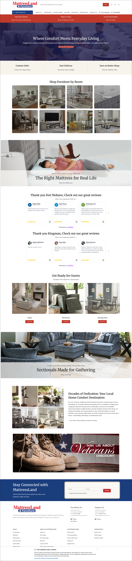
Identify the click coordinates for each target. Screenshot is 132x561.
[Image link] (27, 509)
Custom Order (44, 544)
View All (29, 321)
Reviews (42, 541)
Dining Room (16, 538)
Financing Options (72, 535)
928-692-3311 (102, 513)
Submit (107, 490)
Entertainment (17, 541)
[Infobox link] (104, 12)
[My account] (111, 4)
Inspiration (98, 529)
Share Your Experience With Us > (66, 199)
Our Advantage (44, 538)
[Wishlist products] (115, 4)
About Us (42, 532)
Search (105, 4)
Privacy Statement (72, 538)
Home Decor (16, 546)
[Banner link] (25, 96)
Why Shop (43, 535)
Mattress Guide (98, 538)
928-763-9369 (76, 513)
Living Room (16, 532)
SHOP (15, 529)
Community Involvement (47, 546)
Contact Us (70, 541)
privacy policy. (82, 493)
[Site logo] (25, 4)
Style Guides (97, 535)
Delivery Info (70, 532)
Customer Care (73, 529)
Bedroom (15, 535)
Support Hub (70, 544)
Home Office (16, 544)
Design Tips (97, 532)
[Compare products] (119, 4)
